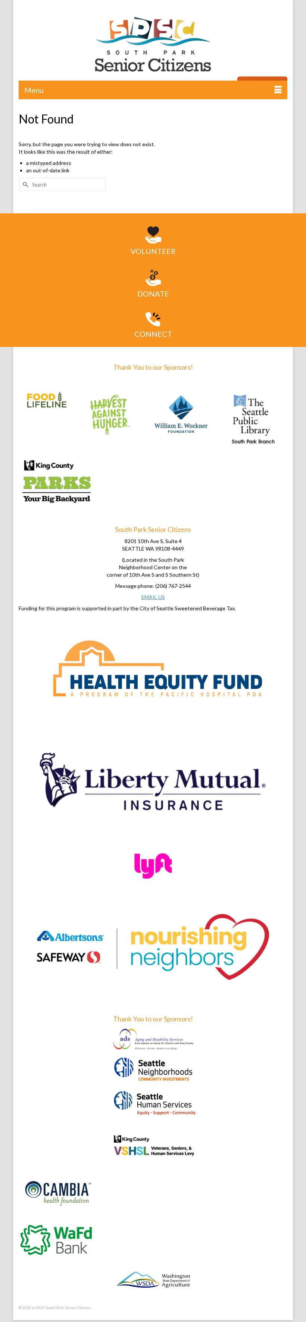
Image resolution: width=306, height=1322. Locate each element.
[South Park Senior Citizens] (153, 46)
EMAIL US (153, 597)
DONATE (153, 293)
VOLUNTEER (153, 251)
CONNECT (153, 333)
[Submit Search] (24, 184)
